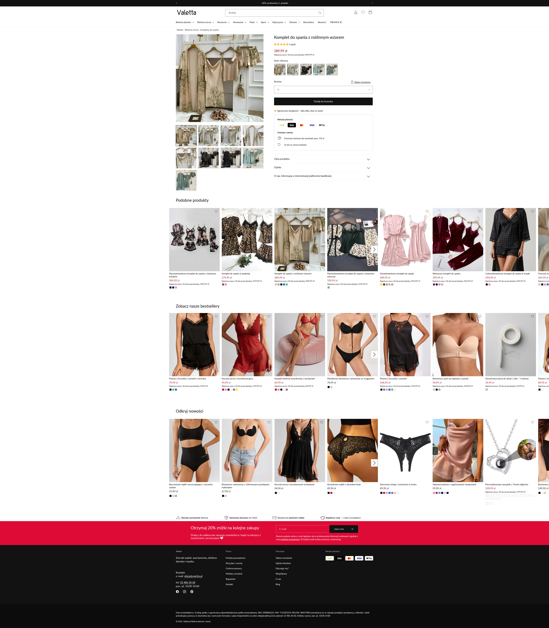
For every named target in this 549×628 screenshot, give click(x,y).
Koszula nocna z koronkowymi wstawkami (294, 484)
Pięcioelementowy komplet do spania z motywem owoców (350, 275)
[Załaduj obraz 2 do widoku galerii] (208, 135)
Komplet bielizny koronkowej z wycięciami (294, 378)
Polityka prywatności (235, 558)
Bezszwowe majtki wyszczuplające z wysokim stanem (191, 486)
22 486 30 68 (187, 582)
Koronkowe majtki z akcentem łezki (344, 484)
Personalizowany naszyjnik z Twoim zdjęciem (506, 484)
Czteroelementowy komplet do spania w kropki (507, 273)
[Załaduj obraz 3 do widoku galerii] (230, 135)
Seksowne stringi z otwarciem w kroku (398, 484)
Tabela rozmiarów (362, 82)
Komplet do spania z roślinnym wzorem (292, 273)
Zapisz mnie (339, 529)
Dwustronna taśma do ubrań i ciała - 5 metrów (507, 378)
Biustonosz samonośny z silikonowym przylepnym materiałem (245, 486)
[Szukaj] (320, 12)
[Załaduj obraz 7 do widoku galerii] (230, 158)
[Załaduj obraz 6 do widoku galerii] (208, 158)
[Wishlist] (363, 12)
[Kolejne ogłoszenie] (372, 3)
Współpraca (281, 573)
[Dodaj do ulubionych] (216, 211)
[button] (184, 22)
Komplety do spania (209, 29)
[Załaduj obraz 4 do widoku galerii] (253, 135)
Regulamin (230, 579)
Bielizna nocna (191, 29)
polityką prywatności (290, 539)
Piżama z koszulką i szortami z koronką (187, 378)
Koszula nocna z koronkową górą (237, 378)
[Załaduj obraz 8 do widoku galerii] (253, 158)
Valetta (180, 29)
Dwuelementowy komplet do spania (397, 273)
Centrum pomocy (234, 568)
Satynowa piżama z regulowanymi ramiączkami (454, 484)
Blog (278, 584)
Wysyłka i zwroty (234, 563)
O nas (278, 579)
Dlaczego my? (282, 568)
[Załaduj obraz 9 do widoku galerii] (186, 180)
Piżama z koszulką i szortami (393, 378)
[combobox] (274, 13)
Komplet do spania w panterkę (236, 273)
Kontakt (229, 584)
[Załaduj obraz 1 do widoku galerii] (186, 135)
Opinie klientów (283, 563)
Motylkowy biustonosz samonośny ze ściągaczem (350, 378)
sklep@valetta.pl (193, 576)
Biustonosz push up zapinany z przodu (450, 378)
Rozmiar (278, 81)
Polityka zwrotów (234, 573)
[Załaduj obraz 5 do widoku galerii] (186, 158)
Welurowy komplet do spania (446, 273)
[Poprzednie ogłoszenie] (176, 3)
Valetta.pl (187, 621)
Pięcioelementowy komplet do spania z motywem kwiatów (192, 275)
